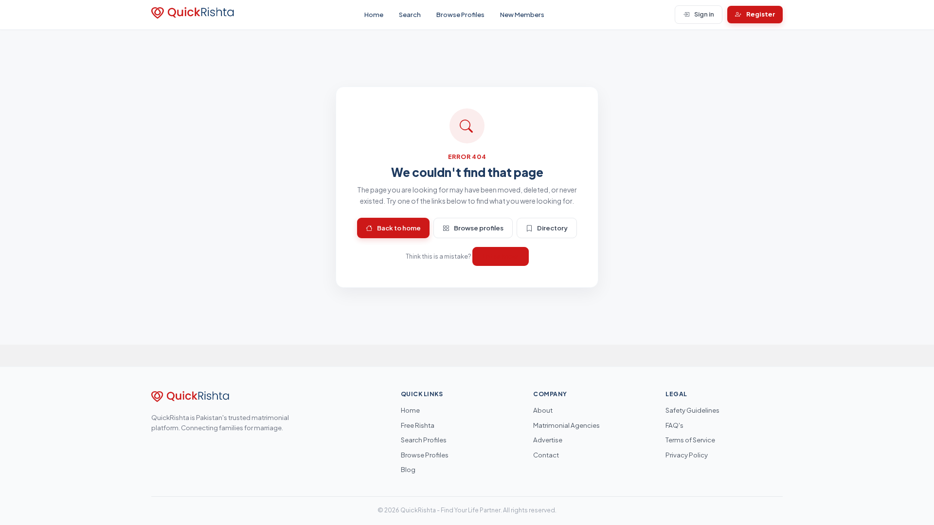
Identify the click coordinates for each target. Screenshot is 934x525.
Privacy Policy (686, 455)
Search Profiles (424, 440)
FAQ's (674, 425)
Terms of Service (690, 440)
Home (373, 14)
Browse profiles (478, 228)
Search (410, 14)
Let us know (500, 256)
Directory (552, 228)
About (543, 410)
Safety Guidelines (692, 410)
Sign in (704, 14)
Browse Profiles (460, 14)
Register (760, 14)
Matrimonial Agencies (566, 425)
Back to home (399, 228)
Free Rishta (417, 425)
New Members (522, 14)
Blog (408, 469)
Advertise (547, 440)
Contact (546, 455)
